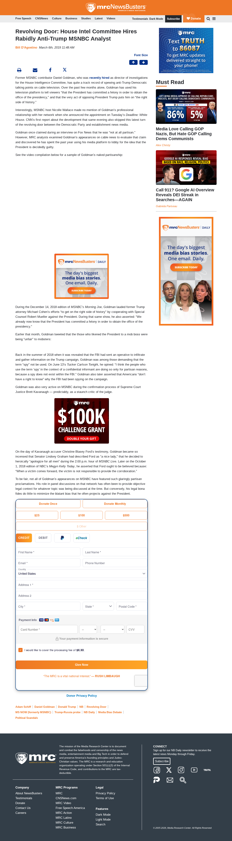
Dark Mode (156, 18)
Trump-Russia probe (67, 712)
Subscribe (173, 18)
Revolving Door (96, 706)
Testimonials (140, 18)
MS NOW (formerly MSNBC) (33, 712)
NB (81, 706)
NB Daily (89, 712)
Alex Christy (163, 145)
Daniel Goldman (44, 706)
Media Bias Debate (110, 712)
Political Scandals (26, 717)
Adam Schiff (23, 706)
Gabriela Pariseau (166, 206)
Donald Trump (67, 706)
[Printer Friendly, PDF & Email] (35, 71)
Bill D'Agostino (26, 47)
